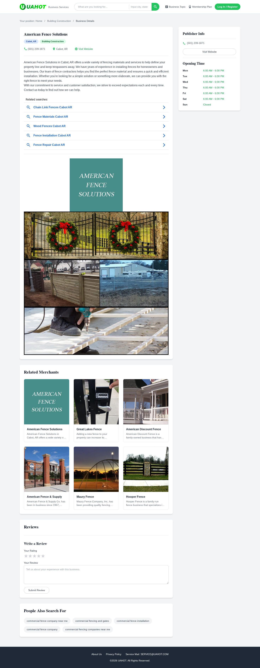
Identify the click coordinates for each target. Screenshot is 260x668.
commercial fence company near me (47, 620)
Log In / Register (228, 6)
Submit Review (36, 590)
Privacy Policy (113, 654)
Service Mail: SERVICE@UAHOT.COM (147, 654)
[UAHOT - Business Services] (33, 7)
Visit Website (86, 48)
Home (39, 20)
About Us (96, 654)
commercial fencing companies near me (87, 629)
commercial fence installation (133, 620)
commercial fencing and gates (92, 620)
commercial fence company (42, 629)
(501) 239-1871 (36, 48)
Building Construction (59, 20)
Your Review (31, 562)
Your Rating (30, 550)
